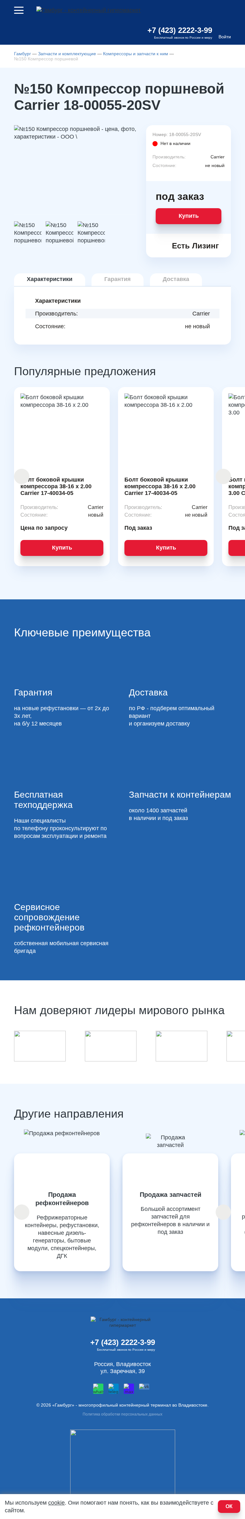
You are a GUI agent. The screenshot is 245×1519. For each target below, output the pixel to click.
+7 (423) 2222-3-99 (179, 30)
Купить (189, 216)
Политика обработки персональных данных (122, 1414)
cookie (56, 1503)
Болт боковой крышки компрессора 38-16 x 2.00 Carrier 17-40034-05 (56, 486)
